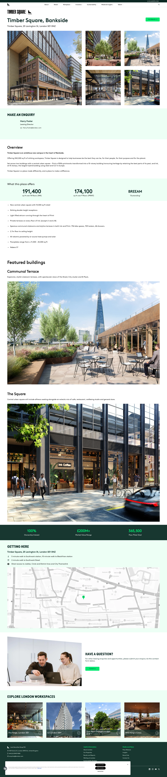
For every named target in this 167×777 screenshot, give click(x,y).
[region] (67, 768)
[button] (153, 19)
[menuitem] (47, 4)
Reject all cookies (100, 768)
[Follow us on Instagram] (152, 769)
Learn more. (39, 768)
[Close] (127, 764)
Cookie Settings (100, 771)
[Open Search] (159, 4)
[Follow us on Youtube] (156, 769)
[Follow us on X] (159, 769)
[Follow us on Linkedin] (149, 769)
